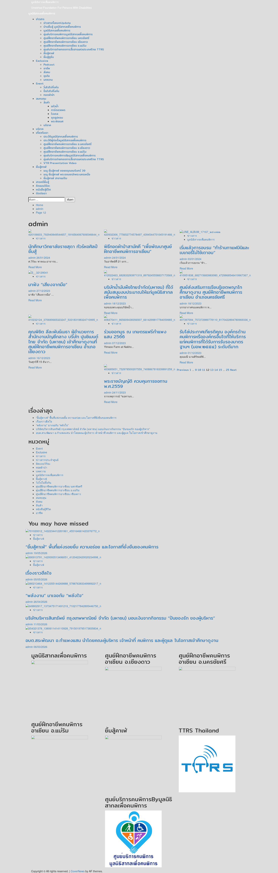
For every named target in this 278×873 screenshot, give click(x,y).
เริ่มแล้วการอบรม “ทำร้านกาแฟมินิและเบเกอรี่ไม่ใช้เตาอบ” (214, 250)
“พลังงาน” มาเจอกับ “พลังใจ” (52, 425)
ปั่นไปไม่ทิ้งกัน (51, 91)
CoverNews (78, 871)
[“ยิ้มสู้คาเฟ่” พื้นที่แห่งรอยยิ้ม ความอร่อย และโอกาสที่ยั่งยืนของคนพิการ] (63, 530)
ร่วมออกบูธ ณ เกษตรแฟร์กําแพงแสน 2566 (135, 334)
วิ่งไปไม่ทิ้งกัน (51, 87)
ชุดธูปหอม (57, 118)
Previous (183, 370)
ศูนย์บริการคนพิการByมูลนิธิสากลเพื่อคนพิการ (69, 155)
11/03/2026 (40, 624)
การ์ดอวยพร (58, 110)
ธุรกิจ (46, 76)
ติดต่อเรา (41, 193)
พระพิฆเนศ (57, 121)
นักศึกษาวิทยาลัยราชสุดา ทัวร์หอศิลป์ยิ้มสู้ (63, 249)
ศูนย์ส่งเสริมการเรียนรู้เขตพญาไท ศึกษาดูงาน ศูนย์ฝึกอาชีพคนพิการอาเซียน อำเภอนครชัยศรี (211, 292)
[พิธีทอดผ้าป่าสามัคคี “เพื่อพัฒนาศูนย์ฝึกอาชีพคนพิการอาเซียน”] (139, 232)
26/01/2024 (43, 257)
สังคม (46, 72)
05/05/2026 (40, 579)
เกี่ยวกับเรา (42, 133)
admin (32, 257)
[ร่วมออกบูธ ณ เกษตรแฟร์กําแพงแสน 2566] (139, 318)
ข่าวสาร (40, 19)
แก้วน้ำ (54, 106)
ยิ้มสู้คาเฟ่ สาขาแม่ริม (55, 178)
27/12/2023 (43, 291)
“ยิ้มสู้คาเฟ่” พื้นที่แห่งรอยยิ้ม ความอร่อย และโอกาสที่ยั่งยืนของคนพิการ (76, 417)
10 (199, 370)
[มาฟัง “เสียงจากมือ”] (38, 272)
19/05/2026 (40, 553)
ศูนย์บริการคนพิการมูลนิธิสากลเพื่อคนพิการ (68, 34)
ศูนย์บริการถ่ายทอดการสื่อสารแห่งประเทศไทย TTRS (73, 49)
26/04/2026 (40, 602)
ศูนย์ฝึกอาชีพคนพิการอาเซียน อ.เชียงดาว (66, 148)
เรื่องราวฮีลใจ (44, 421)
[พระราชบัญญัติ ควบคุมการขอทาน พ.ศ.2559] (139, 367)
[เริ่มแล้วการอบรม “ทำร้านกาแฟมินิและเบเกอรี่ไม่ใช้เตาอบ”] (200, 231)
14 (216, 370)
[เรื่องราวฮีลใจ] (63, 557)
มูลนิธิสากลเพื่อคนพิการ (45, 2)
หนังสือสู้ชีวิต (43, 189)
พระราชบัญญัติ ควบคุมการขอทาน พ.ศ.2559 (135, 383)
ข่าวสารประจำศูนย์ (47, 460)
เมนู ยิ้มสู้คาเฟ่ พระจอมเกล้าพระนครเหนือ (66, 174)
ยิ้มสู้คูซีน (48, 57)
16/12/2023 (43, 358)
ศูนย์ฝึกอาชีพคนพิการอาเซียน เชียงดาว (65, 42)
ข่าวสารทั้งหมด (57, 23)
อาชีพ (46, 68)
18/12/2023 (119, 303)
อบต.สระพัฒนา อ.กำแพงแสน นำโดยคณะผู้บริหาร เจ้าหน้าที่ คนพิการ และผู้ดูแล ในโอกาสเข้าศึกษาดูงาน (96, 433)
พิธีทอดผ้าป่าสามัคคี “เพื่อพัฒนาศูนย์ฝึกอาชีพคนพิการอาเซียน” (138, 249)
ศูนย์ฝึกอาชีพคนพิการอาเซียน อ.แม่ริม (64, 46)
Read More (35, 267)
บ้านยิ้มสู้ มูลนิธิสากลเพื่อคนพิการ (62, 27)
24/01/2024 (119, 257)
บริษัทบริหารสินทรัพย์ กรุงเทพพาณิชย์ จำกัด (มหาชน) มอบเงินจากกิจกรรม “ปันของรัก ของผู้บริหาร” (93, 429)
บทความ (48, 80)
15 (220, 370)
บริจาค (47, 125)
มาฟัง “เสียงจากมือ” (47, 284)
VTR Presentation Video (59, 163)
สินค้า (46, 102)
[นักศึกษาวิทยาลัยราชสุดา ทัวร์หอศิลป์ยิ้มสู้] (63, 232)
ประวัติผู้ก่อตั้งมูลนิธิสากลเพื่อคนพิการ (64, 140)
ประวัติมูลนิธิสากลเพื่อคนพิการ (60, 136)
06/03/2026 (40, 647)
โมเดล (54, 114)
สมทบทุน (41, 99)
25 (227, 370)
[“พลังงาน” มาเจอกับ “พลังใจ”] (63, 583)
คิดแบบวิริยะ (43, 186)
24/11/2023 (119, 392)
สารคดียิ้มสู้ (42, 182)
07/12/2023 (119, 343)
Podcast (48, 64)
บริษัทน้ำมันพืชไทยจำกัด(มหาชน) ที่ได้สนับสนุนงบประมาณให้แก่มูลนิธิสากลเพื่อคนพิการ (138, 292)
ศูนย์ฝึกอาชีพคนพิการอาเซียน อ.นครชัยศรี (67, 144)
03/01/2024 (194, 259)
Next (233, 370)
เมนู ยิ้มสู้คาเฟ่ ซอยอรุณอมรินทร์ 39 (64, 171)
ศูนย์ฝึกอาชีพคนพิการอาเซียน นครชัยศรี (66, 38)
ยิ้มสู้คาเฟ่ (48, 53)
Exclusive (42, 61)
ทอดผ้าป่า (48, 95)
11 (203, 370)
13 (212, 370)
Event (39, 83)
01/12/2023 (194, 353)
